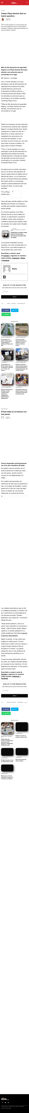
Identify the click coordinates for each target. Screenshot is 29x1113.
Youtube (6, 256)
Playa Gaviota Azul (21, 303)
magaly (9, 18)
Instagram (15, 258)
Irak (26, 702)
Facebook (5, 260)
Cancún (2, 10)
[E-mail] (4, 277)
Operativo (13, 303)
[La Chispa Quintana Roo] (14, 2)
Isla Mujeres (4, 736)
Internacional (20, 702)
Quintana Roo (18, 229)
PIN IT (15, 113)
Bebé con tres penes (11, 702)
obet (8, 417)
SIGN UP (14, 297)
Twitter (22, 258)
